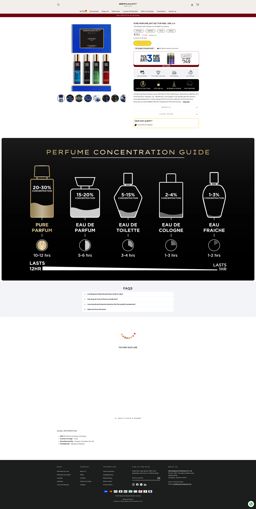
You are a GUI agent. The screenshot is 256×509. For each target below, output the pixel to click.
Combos (59, 478)
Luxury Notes (166, 114)
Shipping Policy (108, 475)
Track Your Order (85, 481)
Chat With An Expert (145, 125)
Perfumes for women (64, 475)
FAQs (82, 475)
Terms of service (108, 471)
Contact (83, 478)
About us (172, 11)
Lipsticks (60, 481)
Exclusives (94, 11)
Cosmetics (161, 11)
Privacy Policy (107, 484)
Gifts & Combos (147, 11)
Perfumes (116, 11)
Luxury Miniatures (130, 11)
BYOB (82, 11)
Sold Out (74, 402)
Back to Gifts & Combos (129, 418)
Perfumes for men (63, 471)
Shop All (105, 11)
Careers (83, 484)
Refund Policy (107, 478)
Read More (186, 102)
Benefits (166, 107)
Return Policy (107, 481)
